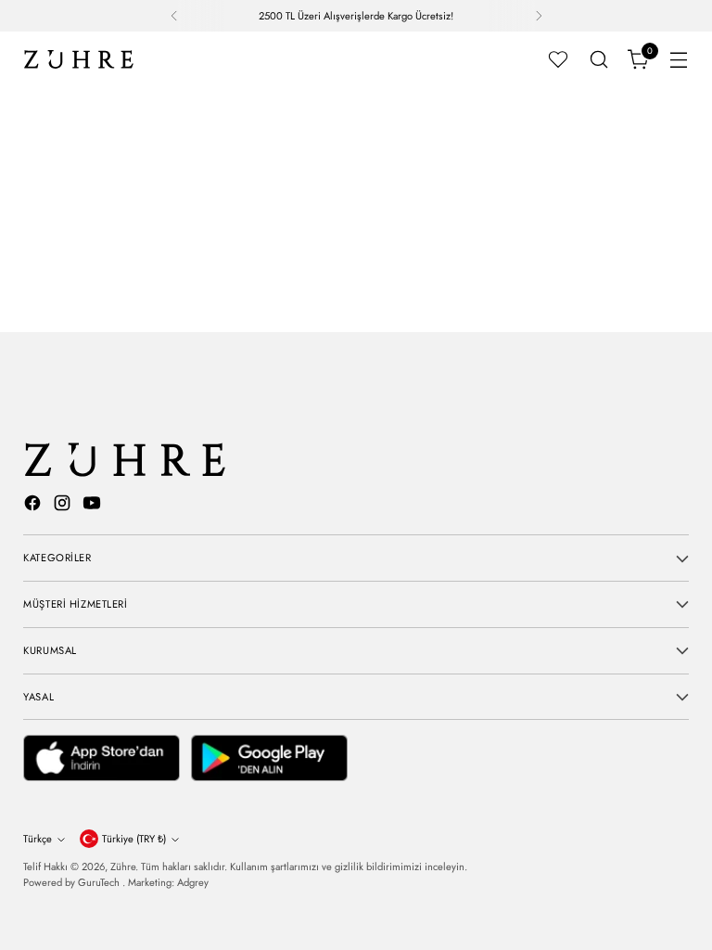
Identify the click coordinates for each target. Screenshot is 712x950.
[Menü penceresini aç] (679, 60)
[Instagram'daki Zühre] (64, 506)
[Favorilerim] (558, 59)
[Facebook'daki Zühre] (34, 506)
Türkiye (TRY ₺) (134, 838)
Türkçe (37, 838)
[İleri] (538, 16)
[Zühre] (78, 59)
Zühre (122, 866)
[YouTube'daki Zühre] (94, 506)
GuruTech (100, 882)
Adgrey (193, 882)
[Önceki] (174, 16)
